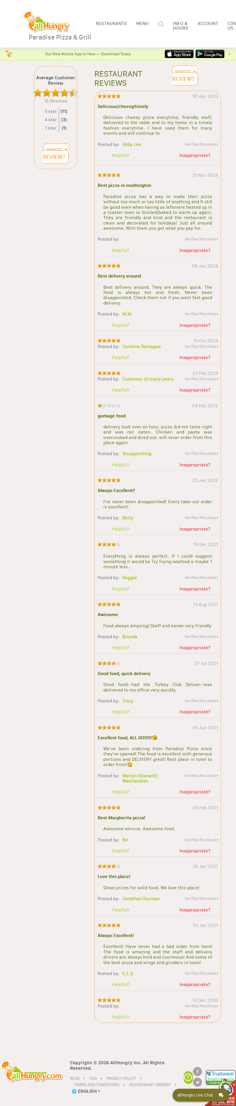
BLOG (75, 1078)
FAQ (93, 1078)
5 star (51, 111)
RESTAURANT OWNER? (150, 1085)
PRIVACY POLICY (121, 1078)
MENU (142, 23)
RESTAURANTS (111, 23)
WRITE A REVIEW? (55, 153)
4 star (51, 119)
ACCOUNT (207, 23)
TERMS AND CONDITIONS (96, 1085)
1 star (50, 128)
